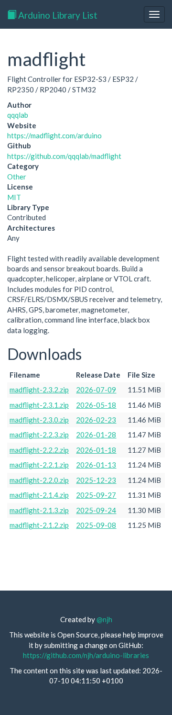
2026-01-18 (96, 450)
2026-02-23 (96, 419)
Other (16, 176)
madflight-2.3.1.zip (39, 405)
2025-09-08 (96, 525)
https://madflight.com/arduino (54, 135)
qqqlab (17, 115)
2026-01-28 (96, 434)
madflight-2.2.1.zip (39, 464)
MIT (14, 197)
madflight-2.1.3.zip (39, 510)
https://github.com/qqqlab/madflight (64, 156)
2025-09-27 (96, 495)
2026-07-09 (96, 389)
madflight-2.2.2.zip (39, 450)
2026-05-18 (96, 405)
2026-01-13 (96, 464)
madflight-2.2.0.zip (39, 480)
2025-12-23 (96, 480)
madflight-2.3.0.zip (39, 419)
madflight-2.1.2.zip (39, 525)
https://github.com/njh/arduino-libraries (86, 655)
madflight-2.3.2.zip (39, 389)
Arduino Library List (56, 15)
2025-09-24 (96, 510)
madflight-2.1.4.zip (39, 495)
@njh (104, 619)
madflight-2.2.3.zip (39, 434)
